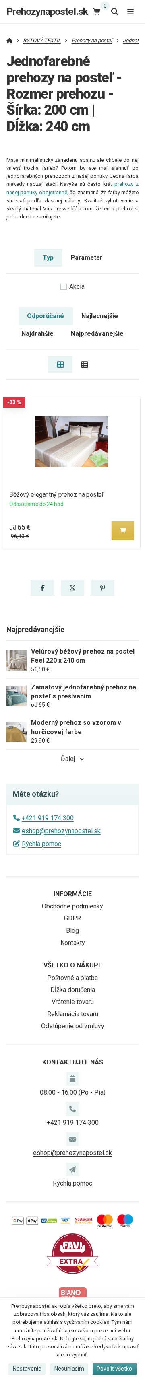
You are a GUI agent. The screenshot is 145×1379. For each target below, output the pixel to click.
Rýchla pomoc (41, 844)
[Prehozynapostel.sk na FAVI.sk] (72, 1253)
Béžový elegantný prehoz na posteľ (56, 494)
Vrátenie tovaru (73, 1002)
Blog (72, 930)
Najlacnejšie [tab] (99, 316)
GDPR (72, 918)
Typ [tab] (48, 257)
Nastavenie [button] (27, 1368)
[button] (123, 530)
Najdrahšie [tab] (37, 334)
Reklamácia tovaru (72, 1014)
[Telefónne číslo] (72, 1109)
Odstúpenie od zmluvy (72, 1026)
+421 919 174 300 (48, 818)
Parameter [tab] (86, 257)
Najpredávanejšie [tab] (97, 334)
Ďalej (68, 759)
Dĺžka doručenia (72, 990)
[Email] (72, 1139)
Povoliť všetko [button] (114, 1368)
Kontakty (72, 943)
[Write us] (72, 1169)
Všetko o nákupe (73, 965)
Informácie (73, 894)
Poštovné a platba (72, 978)
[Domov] (9, 40)
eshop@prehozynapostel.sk (61, 831)
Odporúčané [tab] (45, 316)
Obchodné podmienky (72, 906)
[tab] (60, 364)
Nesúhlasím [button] (69, 1368)
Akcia (77, 286)
